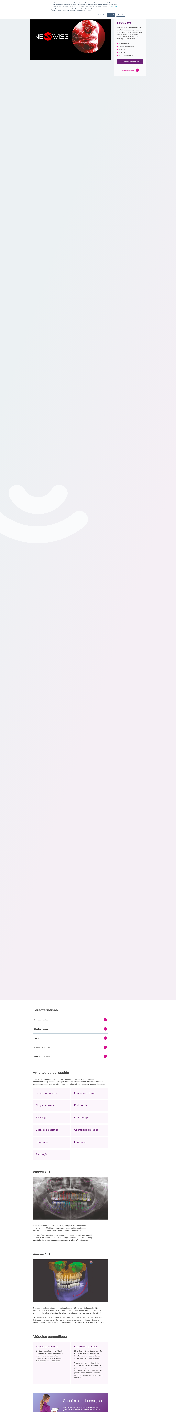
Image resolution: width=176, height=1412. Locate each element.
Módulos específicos (126, 55)
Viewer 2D (122, 49)
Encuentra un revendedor (130, 62)
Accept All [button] (111, 14)
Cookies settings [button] (102, 14)
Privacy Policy (113, 6)
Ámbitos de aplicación (126, 47)
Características (124, 44)
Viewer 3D (122, 52)
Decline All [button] (120, 14)
